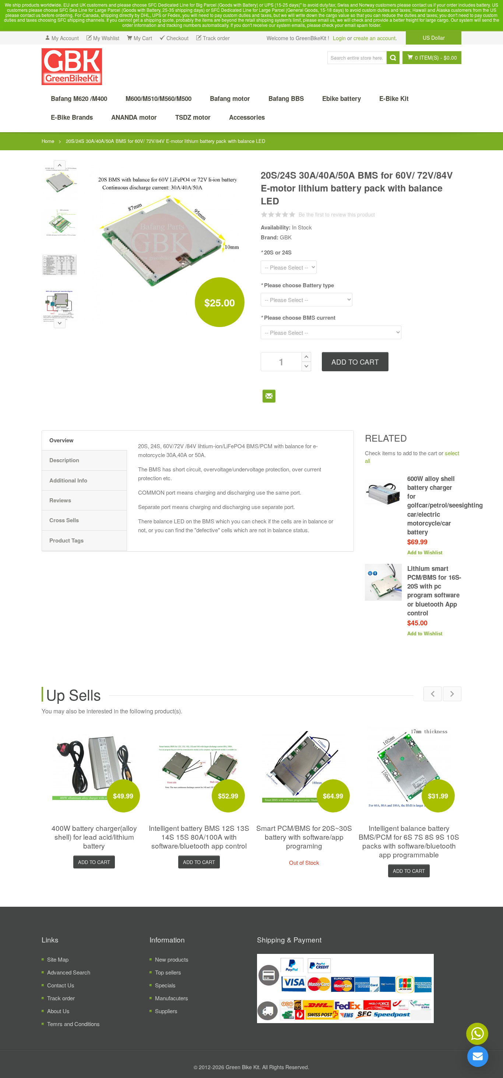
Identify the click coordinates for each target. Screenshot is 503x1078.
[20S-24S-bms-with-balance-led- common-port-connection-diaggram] (59, 305)
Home (48, 140)
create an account (374, 38)
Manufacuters (171, 998)
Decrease (306, 366)
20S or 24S (276, 252)
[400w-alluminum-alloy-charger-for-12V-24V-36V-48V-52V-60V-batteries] (94, 767)
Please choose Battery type (297, 285)
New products (172, 959)
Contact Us (60, 985)
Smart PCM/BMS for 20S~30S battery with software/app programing (304, 836)
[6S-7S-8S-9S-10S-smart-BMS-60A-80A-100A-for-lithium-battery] (409, 767)
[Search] (393, 57)
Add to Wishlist (424, 552)
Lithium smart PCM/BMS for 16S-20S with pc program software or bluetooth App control (434, 590)
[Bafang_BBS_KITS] (72, 66)
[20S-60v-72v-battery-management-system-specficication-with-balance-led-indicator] (59, 264)
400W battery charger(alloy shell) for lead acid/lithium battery (94, 836)
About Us (58, 1011)
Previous (432, 694)
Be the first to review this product (337, 214)
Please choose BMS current (298, 317)
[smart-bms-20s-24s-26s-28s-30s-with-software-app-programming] (304, 767)
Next (452, 694)
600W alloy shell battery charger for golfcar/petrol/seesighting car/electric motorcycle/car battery (445, 505)
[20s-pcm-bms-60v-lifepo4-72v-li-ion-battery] (59, 223)
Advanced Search (68, 972)
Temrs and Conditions (73, 1024)
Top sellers (168, 972)
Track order (61, 998)
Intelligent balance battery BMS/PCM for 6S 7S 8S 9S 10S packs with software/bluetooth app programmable (409, 841)
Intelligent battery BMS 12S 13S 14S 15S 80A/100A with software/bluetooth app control (199, 836)
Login (339, 38)
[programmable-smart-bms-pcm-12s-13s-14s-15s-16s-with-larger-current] (199, 767)
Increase (306, 357)
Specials (165, 985)
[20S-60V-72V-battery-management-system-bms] (59, 182)
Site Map (57, 959)
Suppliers (166, 1011)
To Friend (269, 396)
